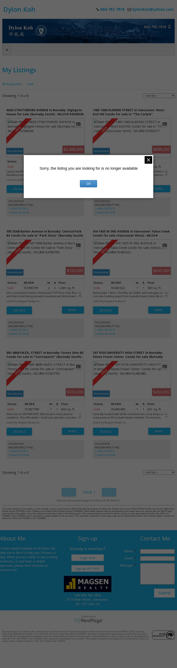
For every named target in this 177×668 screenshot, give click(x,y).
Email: (129, 558)
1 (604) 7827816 (18, 208)
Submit (164, 593)
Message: (127, 565)
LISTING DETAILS (19, 189)
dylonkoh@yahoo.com (153, 9)
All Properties (12, 84)
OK (88, 184)
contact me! (8, 570)
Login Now (87, 558)
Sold (30, 84)
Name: (129, 551)
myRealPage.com (88, 621)
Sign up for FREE (88, 568)
